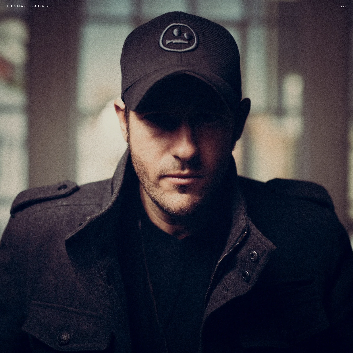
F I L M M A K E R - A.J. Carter (28, 6)
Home (343, 6)
